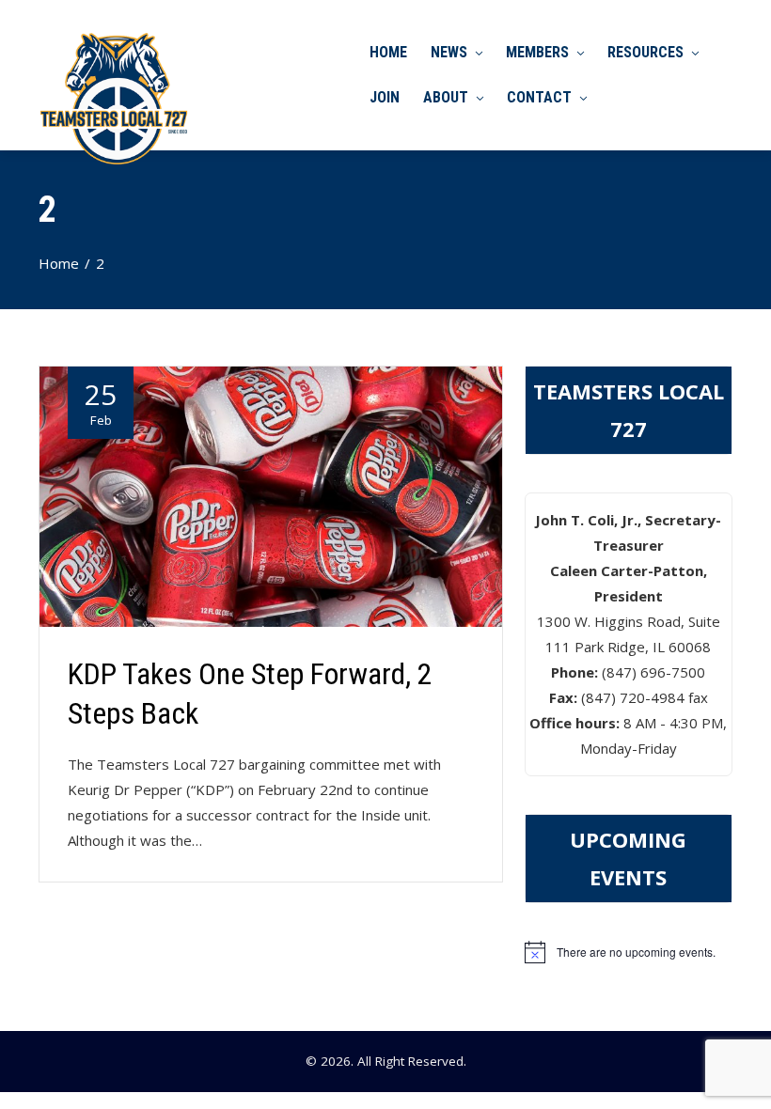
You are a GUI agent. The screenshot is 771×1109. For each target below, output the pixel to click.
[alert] (628, 952)
